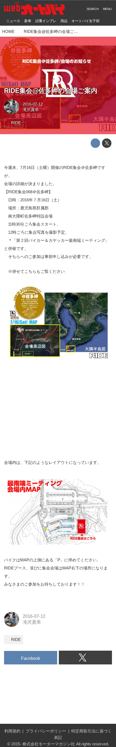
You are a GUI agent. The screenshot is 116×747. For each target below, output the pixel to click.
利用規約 (12, 731)
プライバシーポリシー (46, 731)
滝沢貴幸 (31, 109)
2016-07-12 (33, 104)
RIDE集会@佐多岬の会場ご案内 (50, 90)
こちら (30, 271)
